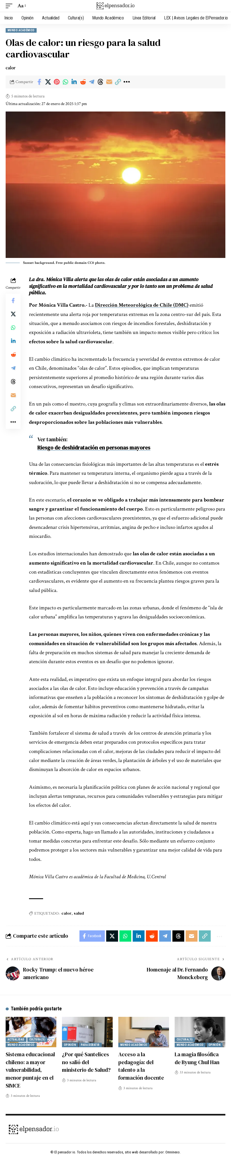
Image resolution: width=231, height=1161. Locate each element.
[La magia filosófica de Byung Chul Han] (200, 1032)
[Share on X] (48, 81)
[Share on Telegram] (91, 81)
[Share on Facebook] (39, 81)
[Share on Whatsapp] (65, 81)
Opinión (70, 1044)
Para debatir (90, 1044)
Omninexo (172, 1152)
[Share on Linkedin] (74, 81)
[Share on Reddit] (83, 81)
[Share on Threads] (100, 81)
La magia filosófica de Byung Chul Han (197, 1058)
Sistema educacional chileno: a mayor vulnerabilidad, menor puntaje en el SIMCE (30, 1070)
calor (66, 913)
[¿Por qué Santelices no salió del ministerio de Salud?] (87, 1032)
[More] (126, 81)
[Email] (109, 81)
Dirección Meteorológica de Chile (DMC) (141, 305)
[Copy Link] (118, 81)
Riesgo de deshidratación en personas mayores (93, 447)
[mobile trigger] (10, 5)
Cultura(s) (37, 1039)
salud (79, 913)
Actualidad (16, 1039)
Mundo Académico (21, 30)
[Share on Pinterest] (57, 81)
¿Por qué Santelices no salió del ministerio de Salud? (86, 1062)
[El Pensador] (115, 6)
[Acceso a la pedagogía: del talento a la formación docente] (143, 1032)
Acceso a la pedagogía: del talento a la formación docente (141, 1066)
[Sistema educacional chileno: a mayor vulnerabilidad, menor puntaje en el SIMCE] (31, 1032)
